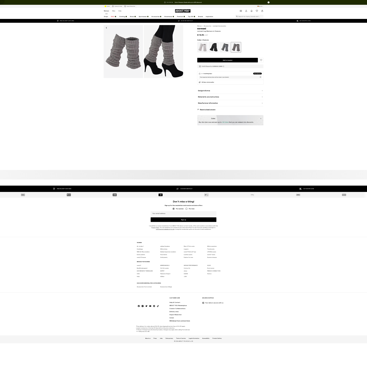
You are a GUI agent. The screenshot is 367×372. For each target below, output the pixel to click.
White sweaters (212, 246)
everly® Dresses (141, 257)
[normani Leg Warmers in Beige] (163, 51)
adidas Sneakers (165, 246)
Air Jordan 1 (140, 246)
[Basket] (262, 11)
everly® (139, 265)
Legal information (194, 338)
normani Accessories (219, 26)
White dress (163, 249)
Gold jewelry (164, 257)
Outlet (108, 6)
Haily (138, 276)
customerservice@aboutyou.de (165, 229)
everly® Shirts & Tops (190, 252)
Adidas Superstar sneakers (168, 252)
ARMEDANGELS (164, 265)
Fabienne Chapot (165, 274)
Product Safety (217, 338)
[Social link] (139, 306)
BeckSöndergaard (142, 268)
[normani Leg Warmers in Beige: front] (123, 51)
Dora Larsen (210, 268)
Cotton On (187, 268)
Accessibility (205, 338)
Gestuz (209, 274)
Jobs (161, 338)
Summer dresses (212, 257)
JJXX (185, 276)
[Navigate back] (106, 28)
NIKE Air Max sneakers (143, 252)
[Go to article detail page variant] (202, 47)
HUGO (209, 265)
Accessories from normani (144, 287)
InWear (162, 276)
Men (113, 11)
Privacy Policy (155, 227)
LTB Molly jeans (211, 252)
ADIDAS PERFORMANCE (191, 265)
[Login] (246, 11)
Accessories (207, 26)
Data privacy (169, 338)
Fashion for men (188, 257)
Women (106, 11)
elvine (185, 271)
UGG (138, 274)
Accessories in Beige (166, 287)
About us (148, 338)
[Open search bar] (236, 16)
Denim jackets (141, 254)
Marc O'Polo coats (189, 246)
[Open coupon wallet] (241, 11)
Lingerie (186, 249)
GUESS (186, 274)
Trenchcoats (210, 249)
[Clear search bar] (262, 16)
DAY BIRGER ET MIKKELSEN (145, 271)
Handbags (140, 249)
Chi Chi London (164, 268)
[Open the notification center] (251, 11)
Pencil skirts (163, 254)
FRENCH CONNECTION (213, 271)
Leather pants (188, 254)
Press (155, 338)
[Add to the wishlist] (261, 60)
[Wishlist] (257, 11)
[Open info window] (269, 2)
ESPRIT (162, 271)
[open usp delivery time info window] (260, 77)
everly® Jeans (211, 254)
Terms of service (181, 338)
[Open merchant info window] (223, 66)
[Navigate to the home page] (147, 299)
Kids (120, 11)
